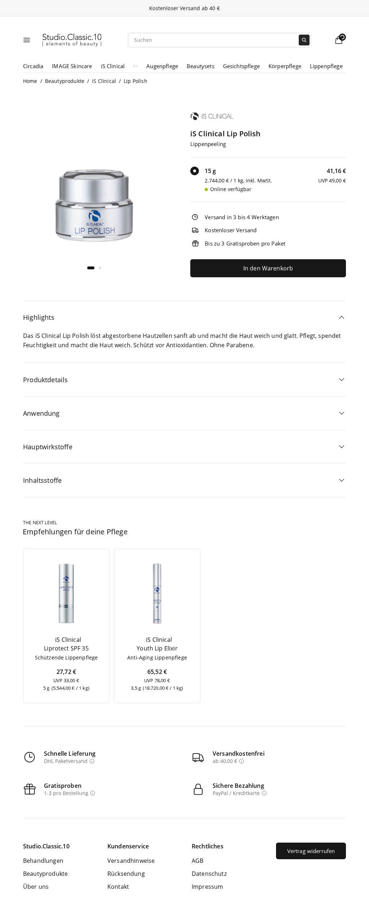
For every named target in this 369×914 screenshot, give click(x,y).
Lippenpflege (326, 66)
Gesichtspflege (241, 66)
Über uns (36, 887)
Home (30, 81)
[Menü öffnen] (26, 40)
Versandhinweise (131, 861)
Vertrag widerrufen (311, 851)
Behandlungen (43, 861)
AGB (197, 861)
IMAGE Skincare (72, 66)
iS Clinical (113, 66)
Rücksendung (126, 874)
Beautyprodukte (64, 81)
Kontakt (118, 887)
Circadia (33, 66)
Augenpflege (162, 66)
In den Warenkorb (268, 268)
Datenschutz (209, 874)
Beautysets (200, 66)
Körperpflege (284, 66)
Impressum (207, 887)
